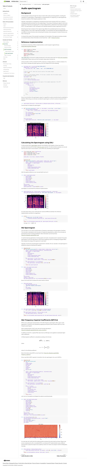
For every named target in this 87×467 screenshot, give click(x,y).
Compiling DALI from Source (8, 73)
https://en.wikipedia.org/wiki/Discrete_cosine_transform (34, 330)
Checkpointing (6, 69)
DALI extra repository (62, 57)
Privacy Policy (6, 463)
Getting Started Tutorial (8, 17)
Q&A (4, 78)
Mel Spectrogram (73, 13)
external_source (41, 147)
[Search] (81, 1)
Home (4, 8)
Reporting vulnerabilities (8, 19)
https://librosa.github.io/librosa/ (29, 46)
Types (4, 25)
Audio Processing (7, 49)
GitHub (4, 85)
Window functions (55, 37)
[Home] (20, 4)
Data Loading (6, 42)
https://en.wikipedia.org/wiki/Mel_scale (30, 235)
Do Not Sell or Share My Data (25, 463)
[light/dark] (83, 1)
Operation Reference (7, 31)
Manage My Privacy (13, 463)
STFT (49, 37)
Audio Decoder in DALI (9, 51)
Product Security (58, 463)
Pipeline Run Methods (7, 67)
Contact (65, 463)
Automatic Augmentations (8, 33)
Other (4, 58)
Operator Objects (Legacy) (8, 35)
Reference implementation (75, 9)
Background (72, 7)
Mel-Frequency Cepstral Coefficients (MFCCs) (75, 16)
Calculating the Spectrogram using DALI (76, 11)
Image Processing (7, 47)
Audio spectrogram (9, 53)
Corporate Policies (51, 463)
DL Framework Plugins (7, 37)
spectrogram (34, 145)
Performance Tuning (7, 63)
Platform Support (6, 15)
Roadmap (5, 86)
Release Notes (6, 83)
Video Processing (7, 55)
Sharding (5, 65)
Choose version (23, 1)
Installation (5, 13)
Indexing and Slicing (7, 29)
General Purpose (7, 45)
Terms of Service (36, 463)
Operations (5, 43)
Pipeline (4, 23)
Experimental (5, 71)
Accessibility (43, 463)
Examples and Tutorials (26, 4)
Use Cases (5, 57)
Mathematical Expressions (8, 27)
